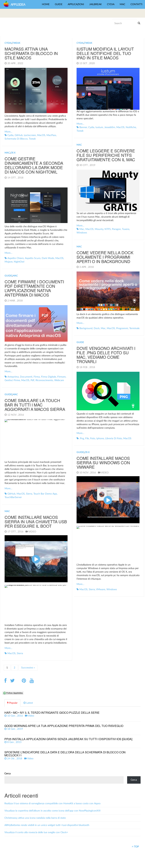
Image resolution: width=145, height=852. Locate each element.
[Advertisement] (31, 26)
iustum (99, 127)
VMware (100, 589)
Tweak (16, 43)
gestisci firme (12, 380)
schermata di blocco (16, 139)
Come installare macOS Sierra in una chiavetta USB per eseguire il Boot (36, 521)
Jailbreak (95, 4)
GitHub (19, 135)
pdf (32, 380)
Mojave (9, 262)
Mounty (99, 229)
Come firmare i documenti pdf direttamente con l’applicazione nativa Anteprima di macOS (34, 288)
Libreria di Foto (113, 438)
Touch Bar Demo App (45, 494)
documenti (26, 377)
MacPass (51, 135)
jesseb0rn (109, 127)
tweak (32, 139)
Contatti (136, 4)
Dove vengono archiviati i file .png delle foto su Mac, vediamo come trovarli (106, 355)
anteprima (13, 377)
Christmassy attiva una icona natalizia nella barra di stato (35, 818)
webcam (59, 380)
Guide (58, 4)
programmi (122, 328)
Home (46, 4)
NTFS (108, 229)
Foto (92, 438)
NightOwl (19, 262)
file (87, 438)
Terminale (134, 328)
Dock (97, 328)
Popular (13, 703)
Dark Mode (48, 258)
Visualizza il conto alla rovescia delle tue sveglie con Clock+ (36, 832)
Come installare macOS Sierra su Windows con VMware (103, 462)
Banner (83, 127)
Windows (82, 232)
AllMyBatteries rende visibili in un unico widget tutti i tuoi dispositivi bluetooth (46, 825)
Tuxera (125, 229)
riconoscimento (44, 380)
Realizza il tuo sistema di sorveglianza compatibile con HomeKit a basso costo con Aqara (52, 803)
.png (81, 438)
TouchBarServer (13, 497)
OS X (12, 153)
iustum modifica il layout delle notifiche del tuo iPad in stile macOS (105, 53)
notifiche (131, 127)
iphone (100, 438)
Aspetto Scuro (32, 258)
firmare (61, 377)
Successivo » (28, 667)
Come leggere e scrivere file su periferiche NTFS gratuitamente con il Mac (106, 155)
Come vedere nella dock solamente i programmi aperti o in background (105, 257)
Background (85, 328)
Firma (37, 377)
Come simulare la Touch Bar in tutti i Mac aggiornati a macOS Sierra (35, 404)
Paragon (116, 229)
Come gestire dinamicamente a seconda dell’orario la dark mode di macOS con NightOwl (34, 165)
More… (8, 132)
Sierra (29, 494)
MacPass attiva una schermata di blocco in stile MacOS (31, 53)
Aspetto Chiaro (15, 258)
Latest (29, 703)
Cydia (110, 4)
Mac (122, 4)
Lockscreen (30, 135)
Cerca (7, 773)
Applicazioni (76, 4)
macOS (41, 135)
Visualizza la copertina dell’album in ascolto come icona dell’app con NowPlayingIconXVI (52, 811)
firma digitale (48, 377)
